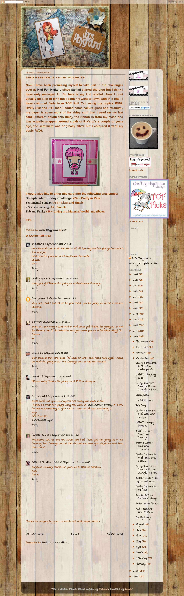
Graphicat (37, 244)
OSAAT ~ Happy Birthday (145, 424)
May (139, 541)
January (141, 564)
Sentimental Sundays (39, 202)
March (140, 553)
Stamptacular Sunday (99, 405)
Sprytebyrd (38, 396)
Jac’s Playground (141, 258)
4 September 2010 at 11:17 (54, 353)
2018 (136, 291)
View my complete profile (143, 264)
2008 (136, 577)
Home (75, 534)
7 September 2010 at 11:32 (64, 435)
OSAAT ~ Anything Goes (146, 376)
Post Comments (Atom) (55, 543)
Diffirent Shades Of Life (45, 462)
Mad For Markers (49, 89)
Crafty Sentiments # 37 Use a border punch (146, 366)
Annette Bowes (40, 435)
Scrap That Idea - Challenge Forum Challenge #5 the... (147, 386)
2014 (136, 314)
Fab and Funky (35, 211)
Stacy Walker (39, 298)
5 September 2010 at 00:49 (56, 377)
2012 (136, 325)
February (142, 558)
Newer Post (35, 534)
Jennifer (36, 377)
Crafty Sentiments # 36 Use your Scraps (146, 414)
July (139, 530)
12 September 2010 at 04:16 (75, 462)
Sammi (76, 89)
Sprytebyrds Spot (42, 420)
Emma (35, 353)
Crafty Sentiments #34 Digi (146, 488)
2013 (135, 320)
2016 (136, 303)
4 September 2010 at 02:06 (55, 322)
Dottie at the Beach (147, 504)
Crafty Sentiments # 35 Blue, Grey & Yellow (146, 458)
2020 (136, 280)
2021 (136, 274)
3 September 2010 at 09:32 (63, 279)
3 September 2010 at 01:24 (57, 244)
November (142, 347)
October (141, 353)
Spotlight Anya (143, 517)
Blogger (129, 589)
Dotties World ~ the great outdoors (147, 479)
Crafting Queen (40, 279)
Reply (35, 269)
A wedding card (144, 400)
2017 (135, 297)
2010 (136, 337)
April (139, 547)
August (140, 525)
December (142, 341)
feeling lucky (142, 395)
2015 (136, 308)
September (143, 358)
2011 (135, 331)
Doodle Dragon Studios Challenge (146, 496)
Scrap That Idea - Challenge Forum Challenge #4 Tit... (146, 469)
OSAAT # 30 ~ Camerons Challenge (144, 434)
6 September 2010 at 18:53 (60, 396)
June (139, 536)
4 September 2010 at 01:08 (61, 298)
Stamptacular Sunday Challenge (49, 198)
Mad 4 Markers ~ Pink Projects (145, 510)
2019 (135, 286)
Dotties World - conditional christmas (144, 446)
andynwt (103, 589)
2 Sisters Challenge (38, 207)
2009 (136, 571)
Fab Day (141, 406)
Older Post (115, 534)
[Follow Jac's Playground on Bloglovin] (140, 109)
